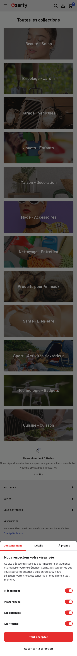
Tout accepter (38, 637)
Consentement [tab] (13, 545)
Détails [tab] (38, 545)
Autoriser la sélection (38, 648)
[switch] (69, 590)
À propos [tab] (64, 545)
